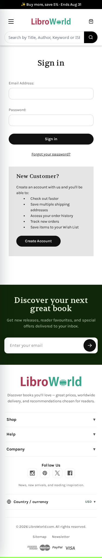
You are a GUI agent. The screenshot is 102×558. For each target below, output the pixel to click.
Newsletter (61, 537)
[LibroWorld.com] (51, 381)
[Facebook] (70, 473)
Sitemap (40, 537)
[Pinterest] (45, 473)
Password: (17, 110)
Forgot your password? (51, 154)
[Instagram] (32, 473)
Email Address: (21, 83)
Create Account (38, 241)
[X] (57, 473)
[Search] (91, 37)
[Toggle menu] (11, 21)
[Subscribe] (90, 345)
